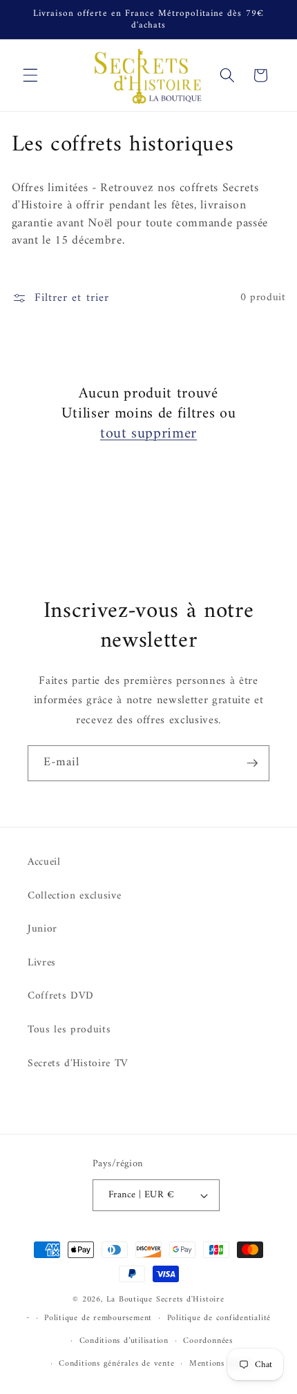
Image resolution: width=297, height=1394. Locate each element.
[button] (30, 75)
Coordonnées (207, 1340)
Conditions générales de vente (116, 1363)
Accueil (44, 862)
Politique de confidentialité (219, 1318)
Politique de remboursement (98, 1318)
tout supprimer (148, 434)
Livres (42, 963)
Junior (42, 929)
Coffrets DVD (61, 996)
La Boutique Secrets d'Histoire (165, 1299)
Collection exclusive (74, 896)
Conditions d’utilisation (124, 1340)
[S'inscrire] (252, 763)
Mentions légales (221, 1363)
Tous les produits (69, 1030)
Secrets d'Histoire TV (78, 1063)
